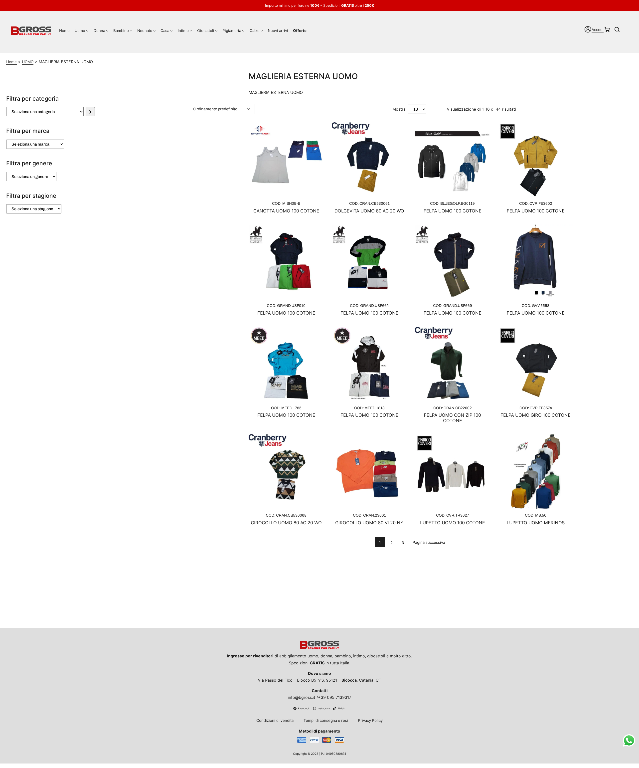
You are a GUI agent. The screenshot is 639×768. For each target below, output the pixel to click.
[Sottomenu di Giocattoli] (216, 30)
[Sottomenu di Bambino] (131, 30)
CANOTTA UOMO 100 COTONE (286, 210)
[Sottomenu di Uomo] (87, 30)
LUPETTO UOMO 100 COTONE (452, 522)
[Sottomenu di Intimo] (191, 30)
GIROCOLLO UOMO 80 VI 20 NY (369, 522)
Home (11, 61)
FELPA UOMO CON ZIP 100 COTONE (452, 417)
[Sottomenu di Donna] (107, 30)
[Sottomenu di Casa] (171, 30)
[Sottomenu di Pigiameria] (243, 30)
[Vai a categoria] (90, 111)
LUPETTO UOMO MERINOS (536, 522)
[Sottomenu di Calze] (262, 30)
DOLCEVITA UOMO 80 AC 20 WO (369, 210)
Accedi (598, 29)
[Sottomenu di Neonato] (154, 30)
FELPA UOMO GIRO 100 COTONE (535, 415)
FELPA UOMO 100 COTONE (452, 210)
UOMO (27, 61)
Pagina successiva (429, 542)
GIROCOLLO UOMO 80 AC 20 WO (286, 522)
